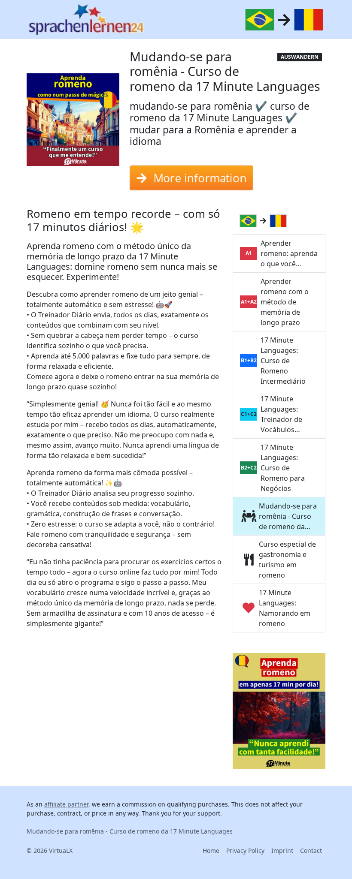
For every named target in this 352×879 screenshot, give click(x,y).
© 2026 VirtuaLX (50, 850)
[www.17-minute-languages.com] (86, 19)
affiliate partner (66, 804)
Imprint (282, 850)
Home (211, 850)
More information (199, 174)
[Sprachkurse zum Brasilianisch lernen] (250, 220)
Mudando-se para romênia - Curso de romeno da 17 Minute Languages (130, 831)
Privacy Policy (245, 850)
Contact (311, 850)
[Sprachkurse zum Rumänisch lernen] (280, 220)
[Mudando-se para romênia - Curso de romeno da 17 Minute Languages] (73, 122)
